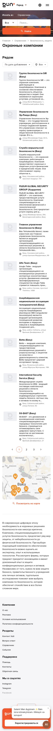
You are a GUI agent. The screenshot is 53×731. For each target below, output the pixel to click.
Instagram (6, 683)
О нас (5, 610)
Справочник (20, 40)
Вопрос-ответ (8, 641)
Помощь (6, 662)
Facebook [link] (6, 693)
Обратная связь (10, 671)
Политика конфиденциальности (17, 624)
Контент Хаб (8, 636)
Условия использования (14, 619)
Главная (6, 40)
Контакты (6, 667)
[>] (40, 449)
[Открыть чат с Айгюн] (46, 724)
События (6, 650)
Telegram (6, 688)
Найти (27, 31)
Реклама (6, 615)
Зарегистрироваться (26, 723)
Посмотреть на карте (28, 503)
